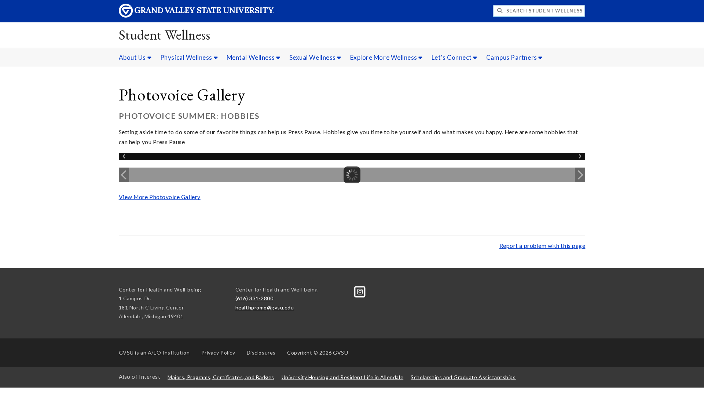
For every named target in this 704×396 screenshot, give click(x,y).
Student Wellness (164, 35)
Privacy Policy (218, 352)
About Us (133, 57)
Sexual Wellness (313, 57)
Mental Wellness (251, 57)
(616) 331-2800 (254, 298)
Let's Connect (452, 57)
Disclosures (261, 352)
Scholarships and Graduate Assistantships (463, 377)
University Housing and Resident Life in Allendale (342, 377)
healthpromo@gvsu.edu (264, 307)
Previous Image (124, 175)
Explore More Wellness (384, 57)
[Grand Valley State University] (196, 15)
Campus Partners (512, 57)
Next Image (580, 175)
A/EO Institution (154, 352)
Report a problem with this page (542, 245)
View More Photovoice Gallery (160, 197)
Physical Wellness (187, 57)
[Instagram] (360, 291)
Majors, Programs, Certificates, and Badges (221, 377)
